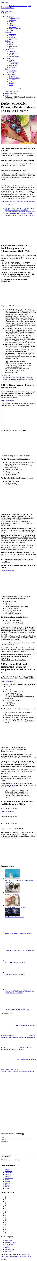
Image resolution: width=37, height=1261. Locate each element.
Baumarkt (12, 76)
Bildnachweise (14, 1256)
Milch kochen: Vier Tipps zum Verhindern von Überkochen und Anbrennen (19, 992)
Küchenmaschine (10, 1242)
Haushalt (11, 21)
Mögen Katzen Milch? (12, 894)
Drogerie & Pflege (14, 78)
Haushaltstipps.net (10, 93)
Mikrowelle (8, 1246)
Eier (7, 601)
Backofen (13, 785)
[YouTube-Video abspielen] (18, 418)
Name (3, 1138)
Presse (19, 1254)
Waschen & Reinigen (15, 28)
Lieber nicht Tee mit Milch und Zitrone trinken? (19, 950)
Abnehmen (12, 34)
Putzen (11, 23)
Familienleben (13, 53)
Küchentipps (13, 46)
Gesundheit (8, 32)
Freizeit (11, 81)
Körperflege (12, 39)
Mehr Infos (4, 2)
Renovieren (12, 67)
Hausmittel (12, 37)
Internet (7, 1179)
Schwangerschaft (14, 57)
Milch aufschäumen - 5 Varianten (15, 962)
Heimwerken (13, 65)
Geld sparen (12, 20)
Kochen (7, 41)
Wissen (11, 30)
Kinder (11, 85)
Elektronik (12, 79)
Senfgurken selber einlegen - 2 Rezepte (17, 1009)
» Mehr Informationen (8, 400)
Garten (7, 69)
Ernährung (12, 35)
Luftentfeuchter (9, 1244)
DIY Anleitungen (14, 62)
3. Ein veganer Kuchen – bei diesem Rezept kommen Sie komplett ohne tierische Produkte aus (20, 214)
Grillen (11, 44)
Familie (7, 49)
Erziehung (12, 51)
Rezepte (11, 48)
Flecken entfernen (14, 18)
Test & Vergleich (10, 74)
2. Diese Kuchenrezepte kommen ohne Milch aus (20, 211)
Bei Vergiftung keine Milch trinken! (16, 907)
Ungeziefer (12, 27)
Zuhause (7, 58)
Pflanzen (11, 72)
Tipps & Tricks (9, 16)
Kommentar (4, 1142)
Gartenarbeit (12, 71)
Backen (11, 42)
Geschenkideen (13, 64)
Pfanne (7, 1247)
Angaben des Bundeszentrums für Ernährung (18, 377)
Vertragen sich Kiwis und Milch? (15, 974)
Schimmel (12, 25)
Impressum (25, 1254)
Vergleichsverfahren (26, 1256)
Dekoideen (12, 60)
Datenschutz (4, 1256)
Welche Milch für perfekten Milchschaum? (18, 933)
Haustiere (12, 55)
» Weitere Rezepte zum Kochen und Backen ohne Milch (18, 201)
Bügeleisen (8, 1240)
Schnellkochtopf (10, 1249)
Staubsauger (8, 1251)
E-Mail (3, 1140)
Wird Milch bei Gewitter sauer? (14, 917)
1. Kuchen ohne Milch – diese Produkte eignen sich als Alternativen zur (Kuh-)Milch (19, 209)
